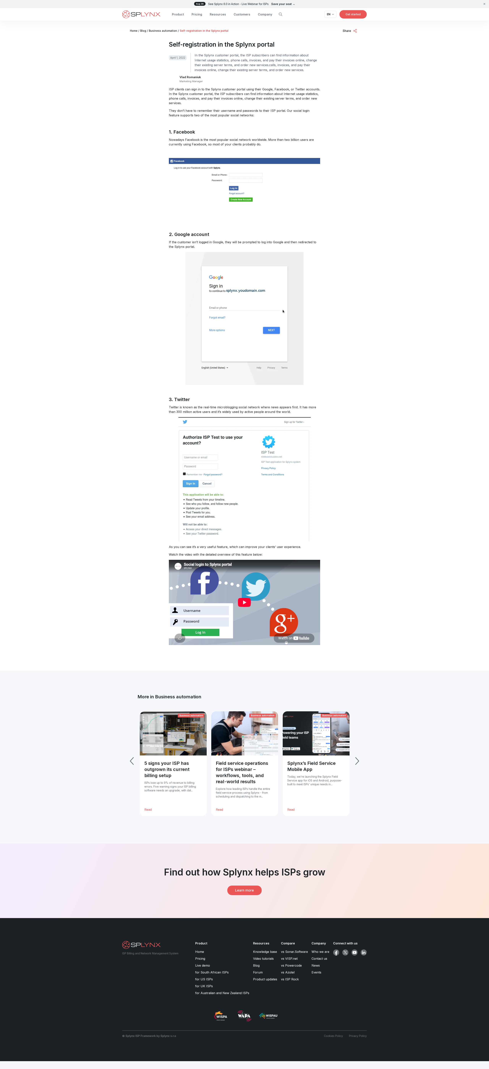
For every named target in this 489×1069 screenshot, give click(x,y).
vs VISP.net (289, 958)
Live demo (202, 965)
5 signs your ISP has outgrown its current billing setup (166, 769)
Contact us (319, 958)
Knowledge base (265, 952)
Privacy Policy (358, 1035)
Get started (353, 14)
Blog (256, 965)
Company (265, 14)
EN (328, 14)
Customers (242, 14)
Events (316, 972)
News (316, 965)
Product (178, 14)
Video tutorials (263, 958)
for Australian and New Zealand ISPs (222, 993)
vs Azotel (288, 972)
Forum (258, 972)
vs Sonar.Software (294, 952)
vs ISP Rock (290, 979)
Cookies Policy (333, 1035)
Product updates (265, 979)
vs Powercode (291, 965)
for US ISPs (204, 979)
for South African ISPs (212, 972)
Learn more (244, 890)
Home (199, 952)
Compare (288, 943)
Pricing (197, 14)
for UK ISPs (204, 986)
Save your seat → (283, 4)
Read (148, 809)
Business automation (191, 715)
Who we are (320, 952)
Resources (218, 14)
